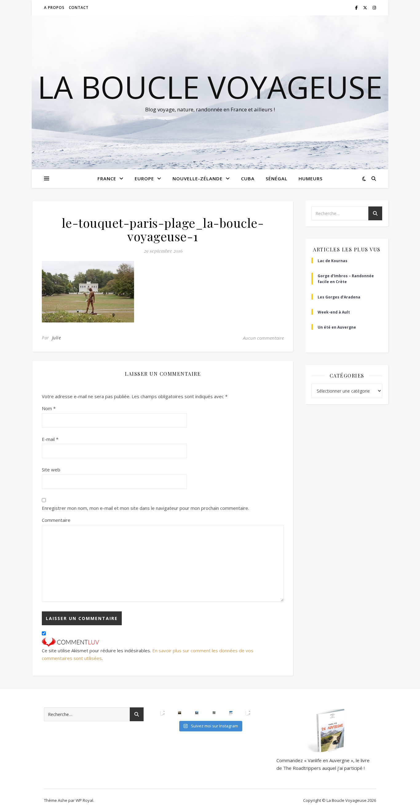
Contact (79, 7)
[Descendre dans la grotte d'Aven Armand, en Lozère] (162, 712)
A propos (54, 7)
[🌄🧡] (179, 712)
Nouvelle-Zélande (197, 178)
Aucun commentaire (263, 338)
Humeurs (311, 178)
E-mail (50, 439)
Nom (49, 408)
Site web (51, 469)
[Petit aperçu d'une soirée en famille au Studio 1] (248, 712)
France (106, 178)
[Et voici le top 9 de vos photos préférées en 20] (214, 712)
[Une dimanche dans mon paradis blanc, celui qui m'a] (230, 712)
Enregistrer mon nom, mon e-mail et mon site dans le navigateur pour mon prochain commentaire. (145, 508)
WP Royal (84, 800)
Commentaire (56, 520)
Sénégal (276, 178)
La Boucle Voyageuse (210, 86)
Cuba (248, 178)
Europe (144, 178)
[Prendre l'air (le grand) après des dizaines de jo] (196, 712)
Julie (56, 338)
